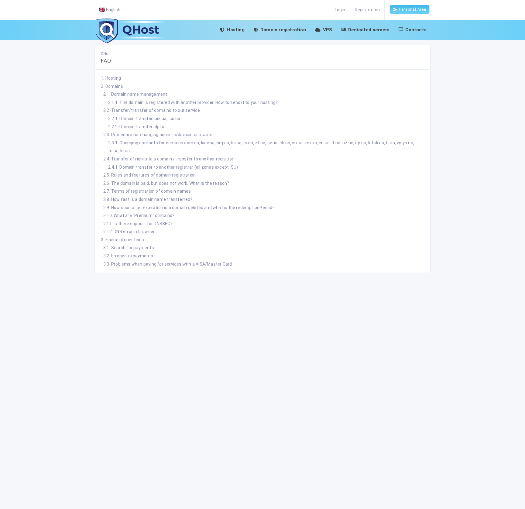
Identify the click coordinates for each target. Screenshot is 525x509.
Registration (367, 9)
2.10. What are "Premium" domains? (139, 215)
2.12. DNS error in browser (129, 231)
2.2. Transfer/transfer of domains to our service (151, 110)
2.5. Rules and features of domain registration (149, 175)
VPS (327, 30)
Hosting (235, 30)
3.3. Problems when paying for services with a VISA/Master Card (167, 264)
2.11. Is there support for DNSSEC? (138, 223)
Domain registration (283, 30)
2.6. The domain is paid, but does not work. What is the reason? (166, 183)
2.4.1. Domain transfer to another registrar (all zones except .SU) (173, 167)
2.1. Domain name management (135, 94)
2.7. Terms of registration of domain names (147, 191)
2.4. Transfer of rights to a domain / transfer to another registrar (168, 158)
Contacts (416, 30)
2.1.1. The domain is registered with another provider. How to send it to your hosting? (193, 102)
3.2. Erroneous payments (128, 255)
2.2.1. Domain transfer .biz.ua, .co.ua (144, 118)
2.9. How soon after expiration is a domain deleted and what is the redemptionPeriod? (189, 207)
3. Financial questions (122, 239)
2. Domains (112, 86)
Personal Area (412, 9)
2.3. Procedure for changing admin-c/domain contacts (157, 134)
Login (340, 9)
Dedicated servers (368, 30)
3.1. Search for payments (128, 247)
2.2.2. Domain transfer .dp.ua (137, 126)
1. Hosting (111, 78)
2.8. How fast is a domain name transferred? (148, 199)
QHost (106, 54)
